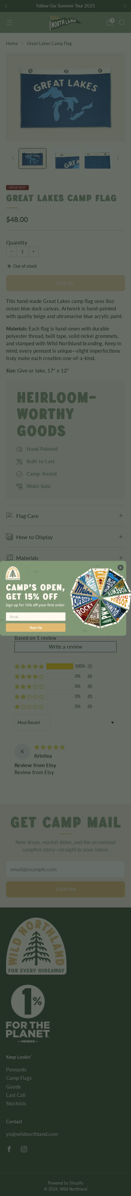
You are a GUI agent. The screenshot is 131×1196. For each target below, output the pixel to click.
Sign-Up (36, 627)
